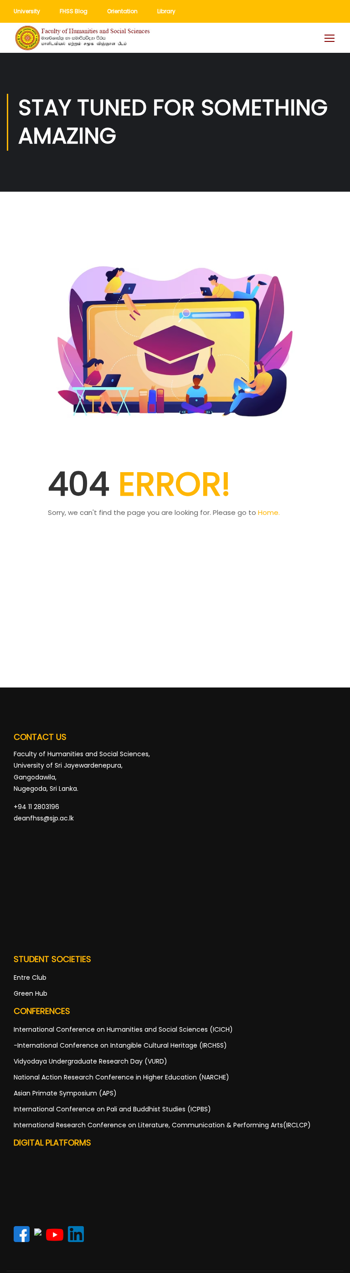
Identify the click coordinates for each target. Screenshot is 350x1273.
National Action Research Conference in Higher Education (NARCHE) (121, 1077)
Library (166, 11)
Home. (269, 512)
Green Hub (30, 993)
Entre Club (30, 977)
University (27, 11)
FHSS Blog (74, 11)
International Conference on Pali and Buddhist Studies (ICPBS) (112, 1109)
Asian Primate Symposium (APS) (65, 1093)
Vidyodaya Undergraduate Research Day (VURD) (90, 1061)
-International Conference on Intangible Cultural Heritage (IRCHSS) (120, 1045)
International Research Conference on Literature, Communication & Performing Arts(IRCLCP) (162, 1125)
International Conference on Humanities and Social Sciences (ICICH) (123, 1029)
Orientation (122, 11)
